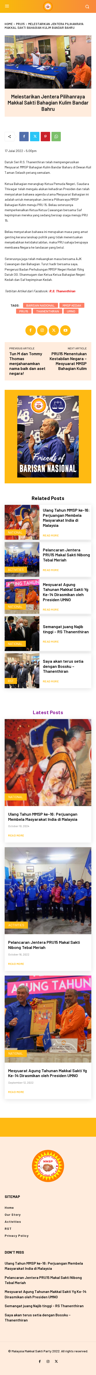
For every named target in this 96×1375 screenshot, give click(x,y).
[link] (62, 291)
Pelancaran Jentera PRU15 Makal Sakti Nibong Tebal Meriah (66, 554)
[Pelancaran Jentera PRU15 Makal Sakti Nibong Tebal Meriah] (22, 559)
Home (9, 24)
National (15, 532)
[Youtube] (65, 330)
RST (11, 681)
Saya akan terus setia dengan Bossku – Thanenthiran (63, 666)
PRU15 (20, 24)
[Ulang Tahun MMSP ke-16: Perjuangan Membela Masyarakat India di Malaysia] (22, 522)
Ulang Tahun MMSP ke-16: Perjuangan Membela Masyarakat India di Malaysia (66, 517)
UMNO (71, 311)
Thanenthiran (47, 311)
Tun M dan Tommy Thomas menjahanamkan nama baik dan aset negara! (27, 363)
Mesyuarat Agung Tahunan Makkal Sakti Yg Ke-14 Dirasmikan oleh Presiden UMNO (65, 592)
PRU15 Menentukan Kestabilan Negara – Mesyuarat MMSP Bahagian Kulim (68, 361)
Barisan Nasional (40, 305)
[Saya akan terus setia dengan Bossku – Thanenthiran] (22, 670)
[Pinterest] (45, 136)
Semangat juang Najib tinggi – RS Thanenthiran (66, 629)
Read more (51, 535)
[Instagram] (42, 330)
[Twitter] (34, 136)
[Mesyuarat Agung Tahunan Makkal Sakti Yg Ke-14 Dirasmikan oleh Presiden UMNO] (22, 596)
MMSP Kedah (72, 305)
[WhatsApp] (56, 136)
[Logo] (48, 6)
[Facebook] (24, 136)
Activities (16, 570)
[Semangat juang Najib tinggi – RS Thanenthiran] (22, 633)
